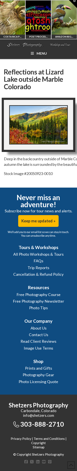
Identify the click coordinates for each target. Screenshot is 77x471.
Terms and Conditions (49, 438)
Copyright (38, 443)
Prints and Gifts (38, 368)
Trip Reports (38, 267)
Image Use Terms (38, 348)
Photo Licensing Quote (38, 381)
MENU (42, 53)
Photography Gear (38, 374)
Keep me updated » (38, 221)
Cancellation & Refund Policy (38, 274)
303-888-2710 (42, 424)
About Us (38, 328)
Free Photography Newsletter (38, 301)
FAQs (38, 260)
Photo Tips (38, 307)
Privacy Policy (21, 438)
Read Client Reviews (38, 341)
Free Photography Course (38, 294)
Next (68, 20)
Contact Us (38, 334)
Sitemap (38, 447)
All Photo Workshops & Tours (38, 254)
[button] (73, 4)
